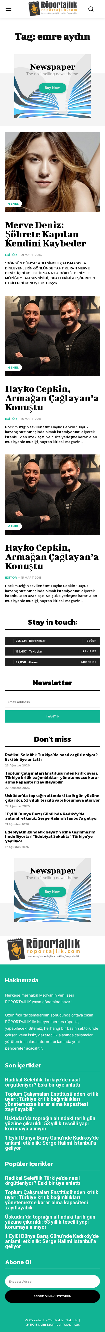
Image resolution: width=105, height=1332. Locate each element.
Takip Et (89, 651)
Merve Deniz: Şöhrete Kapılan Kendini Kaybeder (45, 233)
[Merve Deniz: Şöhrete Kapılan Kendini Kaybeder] (52, 172)
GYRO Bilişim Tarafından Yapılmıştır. (53, 1324)
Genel (13, 203)
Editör (11, 254)
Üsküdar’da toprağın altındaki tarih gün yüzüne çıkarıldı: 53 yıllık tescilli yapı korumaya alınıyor (52, 797)
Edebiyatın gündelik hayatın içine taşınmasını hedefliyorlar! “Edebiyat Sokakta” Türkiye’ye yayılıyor (50, 836)
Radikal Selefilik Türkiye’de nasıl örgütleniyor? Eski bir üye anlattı (51, 757)
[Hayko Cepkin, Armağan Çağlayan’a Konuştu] (52, 336)
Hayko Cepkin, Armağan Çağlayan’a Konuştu (52, 397)
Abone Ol (88, 662)
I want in (52, 716)
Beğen (91, 640)
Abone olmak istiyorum (52, 1296)
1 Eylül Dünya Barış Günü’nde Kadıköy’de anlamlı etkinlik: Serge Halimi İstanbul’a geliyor (51, 816)
